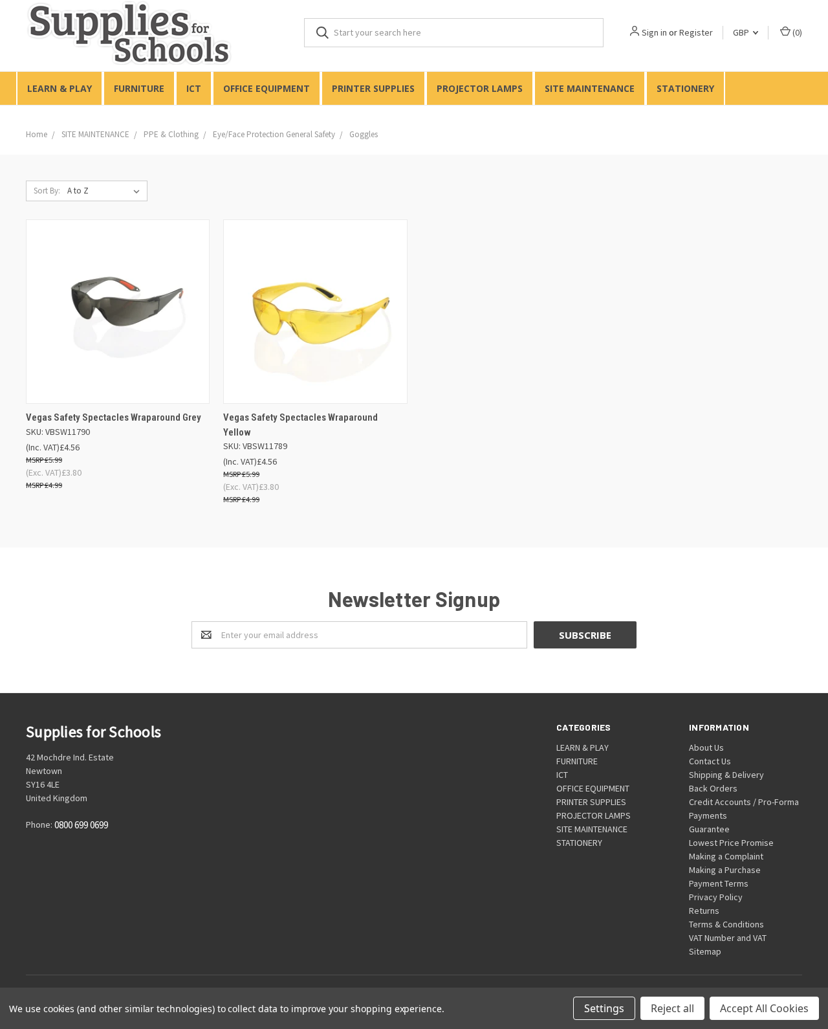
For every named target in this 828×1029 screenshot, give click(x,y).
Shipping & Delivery (726, 774)
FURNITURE (139, 88)
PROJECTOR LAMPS (480, 88)
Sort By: (47, 190)
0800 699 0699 (81, 825)
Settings (604, 1008)
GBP (742, 32)
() (796, 32)
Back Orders (713, 788)
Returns (704, 910)
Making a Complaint (726, 856)
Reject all (672, 1008)
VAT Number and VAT (728, 938)
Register (696, 32)
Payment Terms (718, 883)
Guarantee (709, 829)
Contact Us (710, 761)
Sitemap (705, 951)
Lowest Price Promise (731, 842)
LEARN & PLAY (59, 88)
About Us (706, 747)
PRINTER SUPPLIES (373, 88)
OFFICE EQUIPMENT (266, 88)
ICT (193, 88)
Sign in (654, 32)
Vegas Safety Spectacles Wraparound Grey (113, 417)
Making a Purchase (725, 870)
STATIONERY (685, 88)
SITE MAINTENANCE (590, 88)
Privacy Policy (716, 897)
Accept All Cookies (764, 1008)
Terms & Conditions (726, 924)
